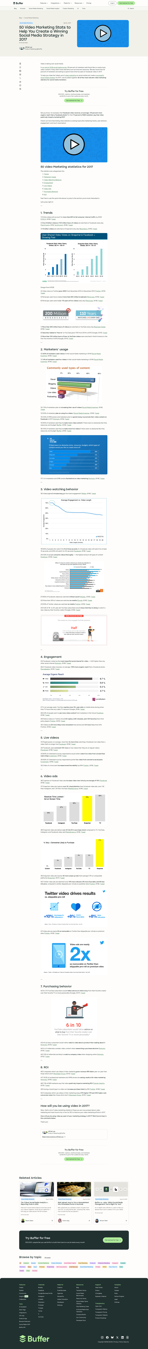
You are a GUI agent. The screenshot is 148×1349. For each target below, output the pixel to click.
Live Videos (48, 186)
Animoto (57, 419)
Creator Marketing (68, 8)
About (116, 1287)
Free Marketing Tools (82, 1306)
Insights (23, 1296)
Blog (15, 8)
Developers (60, 1302)
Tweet (53, 219)
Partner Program (119, 1296)
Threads (40, 1308)
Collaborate (22, 1299)
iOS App (21, 1315)
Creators (59, 1287)
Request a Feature (100, 1296)
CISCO (43, 219)
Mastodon (41, 1302)
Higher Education (62, 1299)
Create (21, 1287)
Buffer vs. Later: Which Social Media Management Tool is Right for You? (109, 1203)
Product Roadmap (100, 1318)
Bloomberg (83, 229)
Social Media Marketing (36, 8)
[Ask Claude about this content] (20, 89)
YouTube (40, 1317)
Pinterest (41, 1305)
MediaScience (73, 789)
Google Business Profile (45, 1293)
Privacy (116, 1342)
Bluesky (40, 1287)
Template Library (81, 1290)
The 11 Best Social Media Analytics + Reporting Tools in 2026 (34, 1203)
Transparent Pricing (101, 1312)
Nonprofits (60, 1296)
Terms (121, 1342)
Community (22, 1293)
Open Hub (98, 1306)
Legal (116, 1299)
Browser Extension (24, 1321)
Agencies (60, 1293)
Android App (23, 1318)
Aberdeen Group (60, 1074)
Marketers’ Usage (50, 177)
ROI (45, 195)
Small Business (61, 1290)
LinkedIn (40, 1299)
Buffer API (22, 1327)
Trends (46, 174)
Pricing (88, 3)
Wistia (84, 493)
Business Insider (99, 327)
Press (116, 1293)
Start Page (22, 1310)
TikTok (40, 1311)
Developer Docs (81, 1320)
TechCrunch (45, 225)
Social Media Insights (53, 8)
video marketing (70, 75)
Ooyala (80, 600)
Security (126, 1342)
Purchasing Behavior (51, 192)
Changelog (98, 1293)
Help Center (99, 1287)
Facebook (77, 551)
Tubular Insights (98, 1083)
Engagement (48, 183)
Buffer (59, 425)
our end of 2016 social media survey (54, 67)
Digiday (83, 597)
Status (97, 1290)
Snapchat (51, 878)
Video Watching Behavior (52, 180)
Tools (83, 8)
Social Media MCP (24, 1324)
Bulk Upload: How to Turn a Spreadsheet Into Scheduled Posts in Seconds (73, 1203)
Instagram (41, 1296)
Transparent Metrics (101, 1309)
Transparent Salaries (101, 1315)
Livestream (53, 756)
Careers (116, 1290)
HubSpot (44, 557)
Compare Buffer (81, 1314)
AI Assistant (22, 1307)
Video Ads (47, 189)
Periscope (91, 297)
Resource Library (81, 1298)
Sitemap (116, 1302)
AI (78, 8)
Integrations (22, 1312)
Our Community (81, 1317)
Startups (60, 1305)
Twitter (98, 291)
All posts (22, 8)
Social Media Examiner (90, 407)
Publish (21, 1290)
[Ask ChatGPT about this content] (20, 85)
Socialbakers (45, 669)
